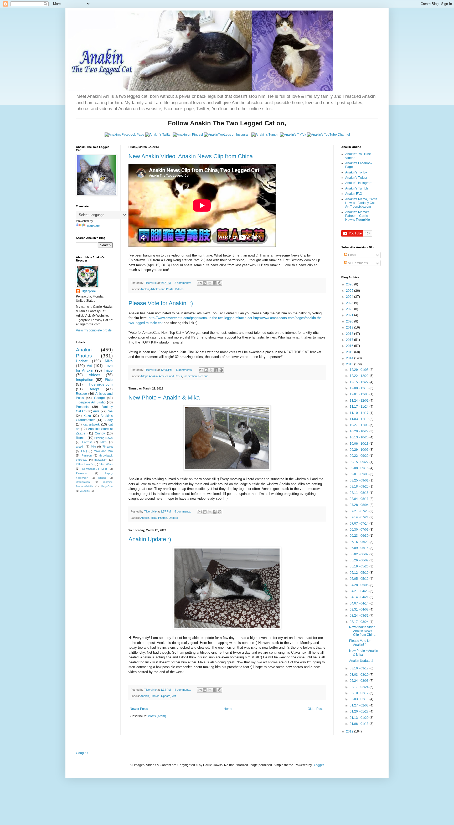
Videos (179, 289)
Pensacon (82, 473)
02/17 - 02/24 (359, 687)
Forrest (87, 442)
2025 (350, 291)
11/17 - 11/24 (359, 406)
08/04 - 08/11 (359, 499)
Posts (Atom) (157, 716)
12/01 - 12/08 (359, 394)
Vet (174, 696)
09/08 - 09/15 (359, 468)
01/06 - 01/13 (359, 724)
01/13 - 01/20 (359, 718)
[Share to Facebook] (214, 283)
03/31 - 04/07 (359, 609)
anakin (80, 446)
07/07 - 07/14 (359, 523)
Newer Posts (139, 709)
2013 (350, 364)
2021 (350, 315)
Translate (93, 226)
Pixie (109, 379)
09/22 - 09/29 (359, 456)
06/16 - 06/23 (359, 542)
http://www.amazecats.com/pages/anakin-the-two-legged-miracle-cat (200, 318)
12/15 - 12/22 (359, 382)
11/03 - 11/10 (359, 419)
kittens (102, 477)
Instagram (100, 459)
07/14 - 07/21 (359, 517)
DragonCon (83, 481)
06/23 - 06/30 (359, 535)
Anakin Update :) (149, 539)
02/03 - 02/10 (359, 699)
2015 (350, 352)
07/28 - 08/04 (359, 505)
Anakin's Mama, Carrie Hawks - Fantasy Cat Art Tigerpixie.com (361, 203)
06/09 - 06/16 (359, 548)
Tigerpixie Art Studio (91, 402)
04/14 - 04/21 (359, 597)
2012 (350, 731)
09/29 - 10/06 (359, 450)
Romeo (81, 438)
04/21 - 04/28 (359, 591)
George (99, 398)
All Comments (357, 263)
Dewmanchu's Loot (94, 468)
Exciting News (103, 437)
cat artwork (91, 424)
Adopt (144, 376)
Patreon (87, 455)
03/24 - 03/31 (359, 615)
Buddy (108, 420)
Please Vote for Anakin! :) (160, 303)
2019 (350, 327)
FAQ (84, 451)
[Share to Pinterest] (219, 283)
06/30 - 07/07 (359, 529)
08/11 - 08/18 (359, 493)
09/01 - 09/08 (359, 474)
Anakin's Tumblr (356, 188)
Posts (351, 255)
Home (228, 709)
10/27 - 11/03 (359, 425)
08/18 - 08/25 (359, 486)
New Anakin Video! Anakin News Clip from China (190, 156)
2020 (350, 321)
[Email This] (199, 283)
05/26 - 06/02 (359, 560)
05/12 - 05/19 (359, 573)
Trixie (108, 370)
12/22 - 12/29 (359, 376)
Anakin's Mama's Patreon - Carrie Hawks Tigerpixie (357, 216)
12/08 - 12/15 (359, 388)
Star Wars (106, 464)
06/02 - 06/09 (359, 554)
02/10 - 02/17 (359, 693)
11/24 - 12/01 (359, 400)
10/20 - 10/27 (359, 431)
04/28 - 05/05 (359, 585)
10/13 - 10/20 (359, 437)
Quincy (100, 433)
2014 (350, 358)
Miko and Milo (103, 451)
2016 (350, 346)
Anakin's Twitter (356, 178)
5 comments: (183, 511)
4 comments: (183, 689)
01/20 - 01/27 (359, 711)
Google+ (82, 753)
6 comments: (184, 369)
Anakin (144, 289)
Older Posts (316, 709)
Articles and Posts (161, 289)
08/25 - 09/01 (359, 480)
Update (173, 517)
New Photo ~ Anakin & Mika (164, 397)
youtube (85, 490)
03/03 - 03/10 (359, 675)
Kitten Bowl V (84, 464)
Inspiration (190, 376)
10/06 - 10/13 (359, 443)
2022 (350, 309)
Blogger (318, 765)
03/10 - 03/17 (359, 668)
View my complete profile (94, 330)
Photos (162, 517)
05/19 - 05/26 (359, 566)
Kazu (87, 416)
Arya (96, 411)
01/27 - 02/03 (359, 705)
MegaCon (107, 486)
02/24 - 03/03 (359, 681)
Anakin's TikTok (356, 172)
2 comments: (183, 282)
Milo (93, 446)
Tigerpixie (88, 291)
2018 (350, 334)
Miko (103, 442)
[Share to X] (209, 283)
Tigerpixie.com (101, 384)
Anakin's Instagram (358, 183)
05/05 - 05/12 (359, 579)
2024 (350, 297)
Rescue (203, 376)
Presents (82, 407)
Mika (154, 517)
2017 (350, 340)
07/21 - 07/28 (359, 511)
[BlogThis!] (204, 283)
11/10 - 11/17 (359, 413)
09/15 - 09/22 (359, 462)
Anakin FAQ (353, 194)
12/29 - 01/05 (359, 370)
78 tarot (107, 446)
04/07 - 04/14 (359, 603)
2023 (350, 303)
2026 (350, 284)
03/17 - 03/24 (359, 622)
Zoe (110, 411)
